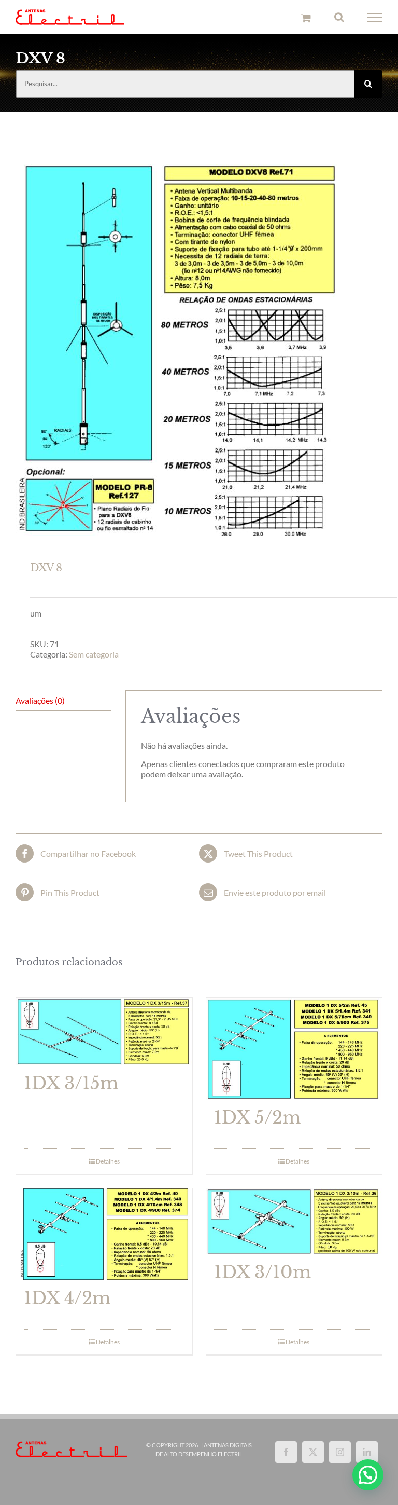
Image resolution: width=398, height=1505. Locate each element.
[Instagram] (340, 1452)
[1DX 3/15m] (104, 1031)
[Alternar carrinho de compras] (306, 17)
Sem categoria (94, 654)
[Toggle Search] (339, 17)
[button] (367, 1474)
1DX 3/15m (71, 1083)
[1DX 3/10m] (294, 1221)
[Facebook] (286, 1452)
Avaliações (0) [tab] (40, 700)
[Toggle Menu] (375, 17)
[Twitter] (313, 1452)
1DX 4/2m (67, 1298)
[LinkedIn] (367, 1452)
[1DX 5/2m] (294, 1049)
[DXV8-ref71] (199, 350)
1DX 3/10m (262, 1272)
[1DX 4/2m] (104, 1234)
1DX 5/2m (257, 1117)
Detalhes (108, 1161)
